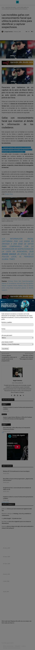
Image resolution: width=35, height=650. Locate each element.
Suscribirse (5, 348)
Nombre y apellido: (6, 322)
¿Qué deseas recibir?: (7, 342)
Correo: (3, 329)
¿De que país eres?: (6, 335)
